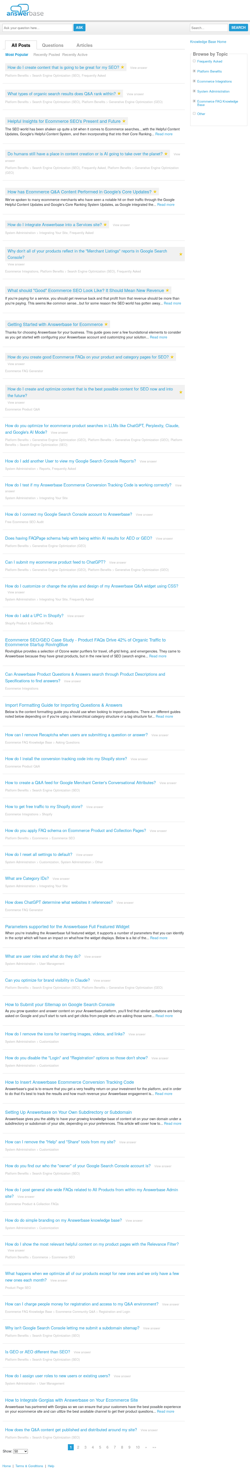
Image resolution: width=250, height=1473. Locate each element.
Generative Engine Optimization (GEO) (136, 102)
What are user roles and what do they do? (43, 956)
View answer (138, 67)
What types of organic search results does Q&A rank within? (62, 93)
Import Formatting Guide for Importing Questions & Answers (63, 705)
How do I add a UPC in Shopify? (34, 615)
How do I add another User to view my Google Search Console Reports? (70, 461)
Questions (52, 45)
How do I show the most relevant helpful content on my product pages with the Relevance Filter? (92, 1244)
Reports (44, 468)
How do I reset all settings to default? (38, 854)
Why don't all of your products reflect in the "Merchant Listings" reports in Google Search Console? (87, 254)
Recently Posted (46, 54)
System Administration (20, 233)
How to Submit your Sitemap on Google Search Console (60, 1004)
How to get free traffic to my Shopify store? (44, 806)
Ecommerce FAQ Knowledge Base (28, 742)
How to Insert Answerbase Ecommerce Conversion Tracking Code (69, 1082)
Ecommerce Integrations (21, 271)
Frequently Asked (94, 75)
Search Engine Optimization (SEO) (56, 75)
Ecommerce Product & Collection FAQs (32, 1204)
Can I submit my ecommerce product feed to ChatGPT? (55, 562)
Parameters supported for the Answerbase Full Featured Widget (67, 926)
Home (6, 1465)
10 (138, 1447)
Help (51, 1465)
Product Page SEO (18, 1287)
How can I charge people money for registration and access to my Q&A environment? (81, 1304)
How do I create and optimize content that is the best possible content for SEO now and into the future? (90, 392)
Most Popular (16, 54)
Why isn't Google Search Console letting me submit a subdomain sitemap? (72, 1328)
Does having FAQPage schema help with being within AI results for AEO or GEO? (78, 538)
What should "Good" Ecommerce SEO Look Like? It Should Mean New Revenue (86, 290)
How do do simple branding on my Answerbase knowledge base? (63, 1220)
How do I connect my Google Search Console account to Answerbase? (68, 514)
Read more (164, 133)
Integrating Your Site (53, 233)
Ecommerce (40, 838)
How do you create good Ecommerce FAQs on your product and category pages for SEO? (88, 357)
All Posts (20, 45)
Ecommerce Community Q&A (75, 1311)
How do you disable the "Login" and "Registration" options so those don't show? (76, 1058)
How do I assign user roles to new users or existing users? (57, 1375)
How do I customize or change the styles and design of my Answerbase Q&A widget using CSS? (91, 586)
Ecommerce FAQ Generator (24, 371)
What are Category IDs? (27, 878)
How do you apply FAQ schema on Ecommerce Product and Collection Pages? (75, 830)
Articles (84, 45)
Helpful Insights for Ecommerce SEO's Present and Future (64, 121)
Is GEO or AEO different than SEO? (37, 1352)
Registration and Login (114, 1311)
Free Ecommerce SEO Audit (24, 522)
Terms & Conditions (29, 1465)
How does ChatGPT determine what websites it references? (59, 902)
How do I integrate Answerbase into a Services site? (55, 224)
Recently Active (74, 54)
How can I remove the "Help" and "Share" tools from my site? (60, 1142)
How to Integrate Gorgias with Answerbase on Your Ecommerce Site (71, 1400)
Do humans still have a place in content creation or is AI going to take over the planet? (85, 154)
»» (154, 1447)
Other (99, 862)
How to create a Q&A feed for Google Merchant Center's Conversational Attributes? (80, 782)
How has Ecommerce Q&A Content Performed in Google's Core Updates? (80, 191)
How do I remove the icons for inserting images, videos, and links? (65, 1034)
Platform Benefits (17, 75)
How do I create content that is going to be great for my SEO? (63, 67)
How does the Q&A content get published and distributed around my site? (71, 1429)
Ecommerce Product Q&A (22, 409)
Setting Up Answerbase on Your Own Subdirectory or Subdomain (68, 1112)
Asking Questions (68, 742)
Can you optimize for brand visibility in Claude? (47, 980)
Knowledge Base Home (208, 41)
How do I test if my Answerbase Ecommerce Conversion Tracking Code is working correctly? (88, 485)
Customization (49, 862)
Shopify (47, 814)
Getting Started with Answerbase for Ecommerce (55, 324)
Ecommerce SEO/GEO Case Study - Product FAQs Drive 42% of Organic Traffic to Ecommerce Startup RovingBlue (85, 642)
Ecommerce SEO (63, 838)
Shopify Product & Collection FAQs (29, 623)
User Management (51, 963)
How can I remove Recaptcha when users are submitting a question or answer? (76, 734)
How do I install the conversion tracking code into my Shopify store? (66, 758)
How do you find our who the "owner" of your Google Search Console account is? (78, 1165)
